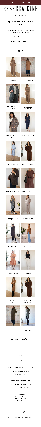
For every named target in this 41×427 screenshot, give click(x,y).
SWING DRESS (13, 273)
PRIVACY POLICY (20, 398)
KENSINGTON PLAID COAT (13, 136)
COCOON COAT (28, 80)
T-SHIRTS (28, 273)
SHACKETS (27, 247)
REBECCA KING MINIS (13, 219)
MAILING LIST (20, 394)
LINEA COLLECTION (27, 136)
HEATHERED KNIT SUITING (13, 107)
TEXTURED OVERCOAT (27, 301)
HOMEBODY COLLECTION (27, 108)
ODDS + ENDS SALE (27, 164)
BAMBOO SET (13, 80)
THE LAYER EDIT (13, 329)
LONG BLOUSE (13, 164)
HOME (20, 356)
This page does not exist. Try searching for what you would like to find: (20, 31)
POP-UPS (21, 360)
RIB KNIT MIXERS (27, 218)
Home (15, 15)
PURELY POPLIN (27, 191)
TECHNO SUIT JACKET (13, 301)
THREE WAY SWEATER (28, 330)
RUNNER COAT (13, 247)
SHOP (20, 358)
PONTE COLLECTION (13, 191)
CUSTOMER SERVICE (20, 396)
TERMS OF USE (20, 401)
